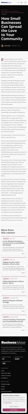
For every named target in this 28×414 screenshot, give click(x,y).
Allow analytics (14, 410)
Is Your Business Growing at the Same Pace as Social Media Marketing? (14, 243)
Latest (2, 370)
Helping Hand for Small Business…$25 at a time (11, 263)
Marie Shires (7, 45)
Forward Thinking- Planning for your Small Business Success (14, 320)
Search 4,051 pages (5, 373)
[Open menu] (25, 2)
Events (2, 389)
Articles (3, 386)
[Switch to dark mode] (21, 2)
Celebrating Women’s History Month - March (13, 282)
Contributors (4, 378)
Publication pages (5, 384)
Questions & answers (6, 391)
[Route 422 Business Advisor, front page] (6, 2)
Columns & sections (6, 375)
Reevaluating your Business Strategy (13, 301)
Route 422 (4, 9)
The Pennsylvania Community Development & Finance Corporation (12, 12)
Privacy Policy (8, 402)
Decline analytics (14, 406)
